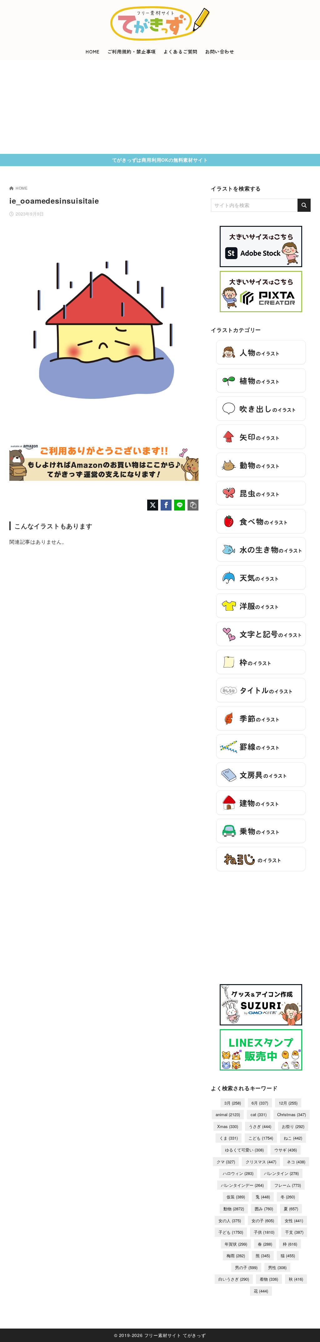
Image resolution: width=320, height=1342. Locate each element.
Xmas (227, 1126)
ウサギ (285, 1150)
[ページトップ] (306, 1328)
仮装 (236, 1197)
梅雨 (236, 1255)
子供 (264, 1232)
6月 (260, 1103)
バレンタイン (281, 1173)
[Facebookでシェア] (166, 505)
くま (228, 1138)
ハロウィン (238, 1173)
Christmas (291, 1114)
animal (228, 1114)
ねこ (293, 1138)
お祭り (293, 1126)
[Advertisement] (160, 107)
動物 (233, 1209)
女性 (294, 1220)
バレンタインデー (242, 1185)
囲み (264, 1209)
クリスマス (261, 1162)
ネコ (296, 1162)
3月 (232, 1103)
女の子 (263, 1220)
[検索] (304, 205)
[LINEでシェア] (179, 505)
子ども (230, 1232)
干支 (294, 1232)
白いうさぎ (233, 1279)
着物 (269, 1279)
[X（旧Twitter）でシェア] (152, 505)
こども (260, 1138)
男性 (277, 1267)
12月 (288, 1103)
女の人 (229, 1220)
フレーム (287, 1185)
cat (259, 1114)
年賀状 (236, 1244)
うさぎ (260, 1126)
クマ (226, 1162)
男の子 (246, 1267)
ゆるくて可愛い (244, 1150)
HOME (22, 188)
